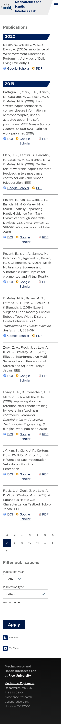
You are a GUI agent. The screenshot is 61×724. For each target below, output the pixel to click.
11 (38, 543)
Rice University (19, 675)
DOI (10, 139)
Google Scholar (18, 68)
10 (31, 543)
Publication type (13, 587)
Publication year (13, 572)
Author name (11, 602)
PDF (39, 68)
